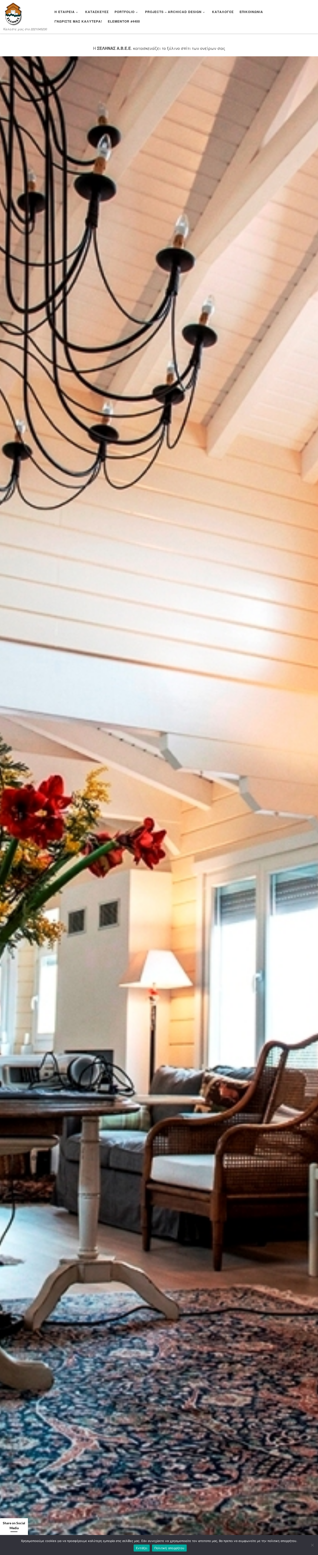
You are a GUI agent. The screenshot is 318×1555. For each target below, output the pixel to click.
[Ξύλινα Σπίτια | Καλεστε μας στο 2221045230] (13, 14)
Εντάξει (141, 1548)
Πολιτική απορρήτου (169, 1548)
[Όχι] (312, 1545)
